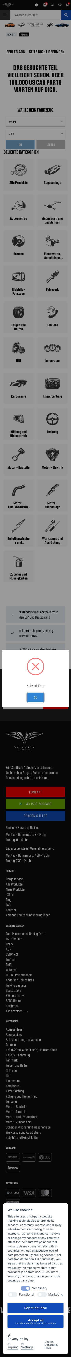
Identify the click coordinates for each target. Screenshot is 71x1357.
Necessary (39, 1288)
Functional (26, 1294)
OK (35, 697)
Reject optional (35, 1308)
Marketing (55, 1294)
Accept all (35, 1321)
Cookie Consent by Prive (51, 1344)
